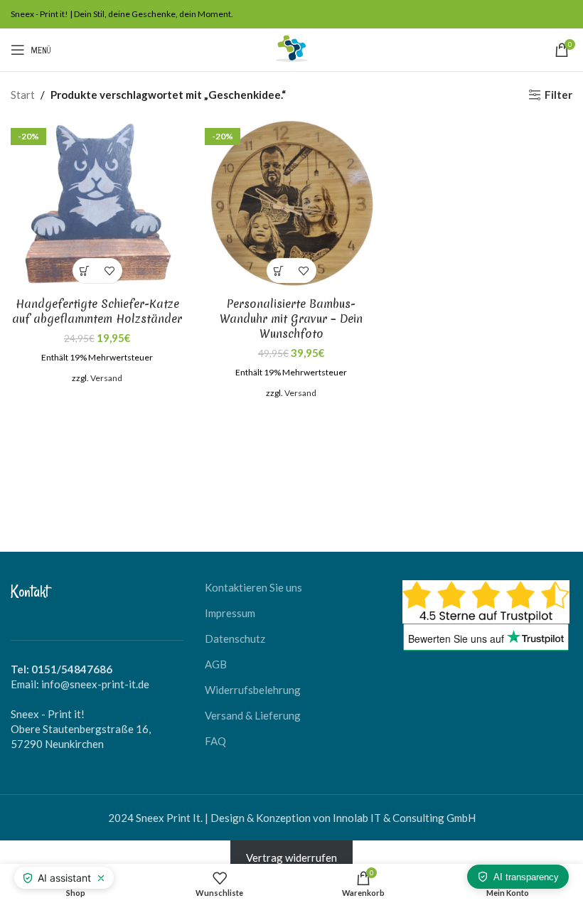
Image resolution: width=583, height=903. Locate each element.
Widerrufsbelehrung (253, 689)
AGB (216, 664)
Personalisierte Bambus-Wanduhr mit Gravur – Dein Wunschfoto (291, 318)
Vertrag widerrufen (291, 857)
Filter (558, 94)
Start (23, 94)
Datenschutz (235, 638)
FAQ (215, 740)
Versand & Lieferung (253, 715)
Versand (106, 378)
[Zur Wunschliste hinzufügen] (109, 270)
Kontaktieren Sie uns (253, 587)
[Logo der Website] (291, 48)
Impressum (230, 613)
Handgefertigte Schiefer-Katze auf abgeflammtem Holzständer (97, 311)
